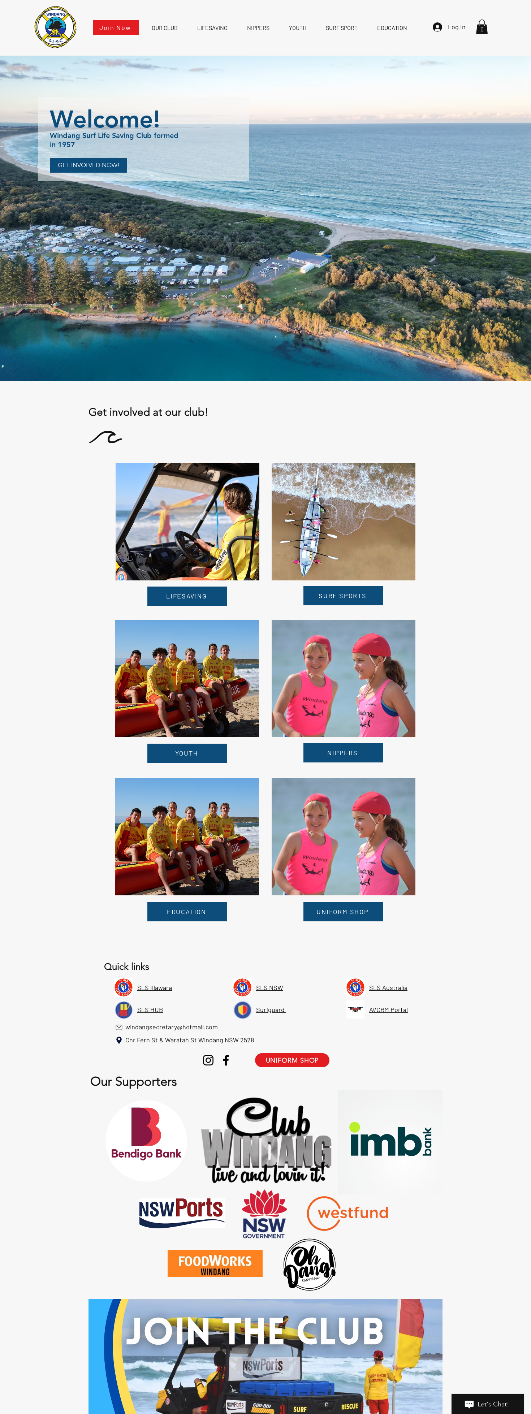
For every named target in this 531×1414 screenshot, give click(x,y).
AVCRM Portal (388, 1009)
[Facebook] (226, 1060)
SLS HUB (150, 1009)
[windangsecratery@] (119, 1027)
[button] (482, 27)
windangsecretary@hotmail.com (171, 1027)
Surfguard (271, 1009)
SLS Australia (388, 987)
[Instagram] (208, 1060)
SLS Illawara (154, 987)
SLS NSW (269, 987)
